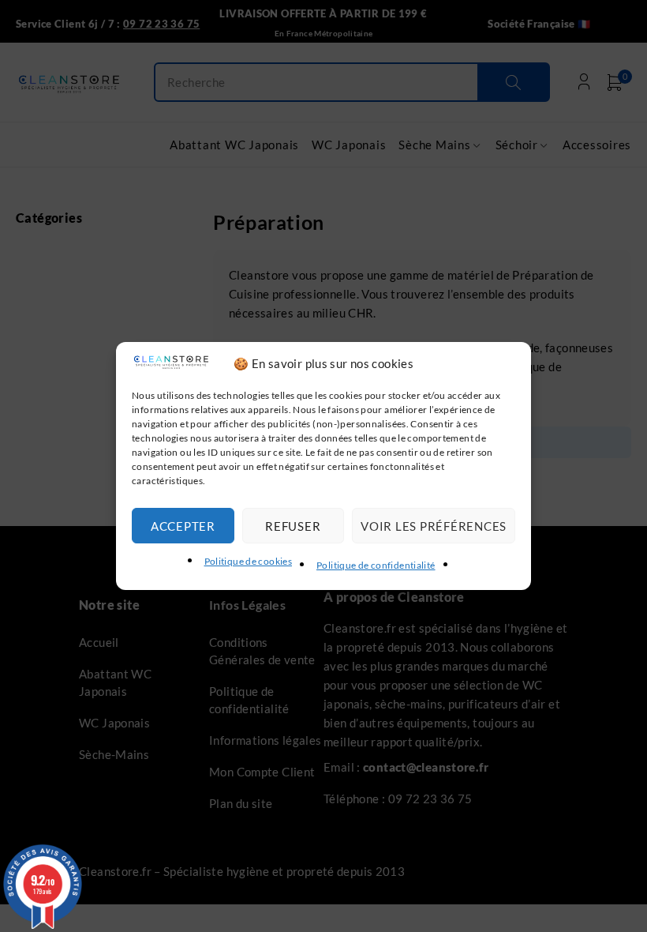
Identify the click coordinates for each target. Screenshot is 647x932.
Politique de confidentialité (376, 565)
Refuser (292, 526)
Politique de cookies (248, 561)
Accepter (183, 526)
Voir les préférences (434, 526)
